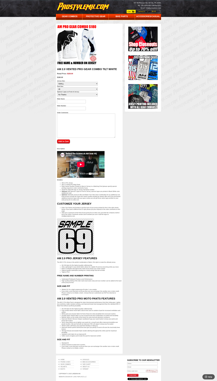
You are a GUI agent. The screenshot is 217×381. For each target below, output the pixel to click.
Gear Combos (65, 364)
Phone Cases (65, 362)
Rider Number (61, 106)
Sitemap (85, 369)
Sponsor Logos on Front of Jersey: (68, 92)
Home (62, 359)
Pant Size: (60, 86)
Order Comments (62, 112)
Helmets (63, 366)
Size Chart (87, 364)
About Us (86, 366)
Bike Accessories (89, 362)
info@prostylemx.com (153, 8)
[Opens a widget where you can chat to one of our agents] (208, 377)
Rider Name (61, 99)
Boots (62, 369)
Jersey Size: (61, 81)
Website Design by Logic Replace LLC (73, 377)
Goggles (86, 359)
